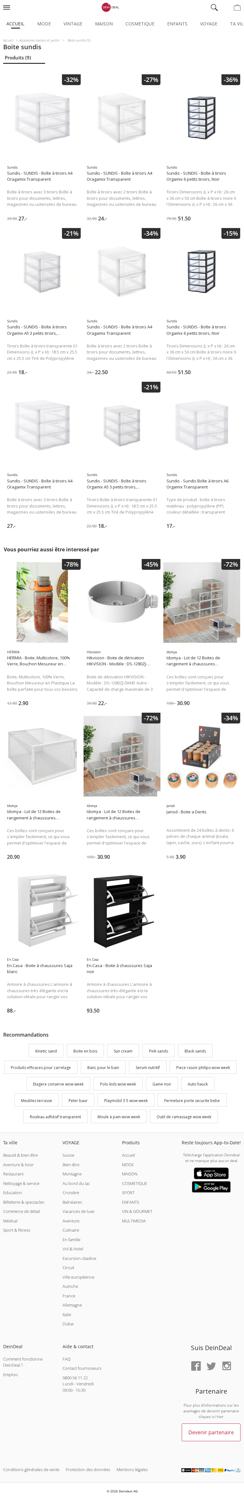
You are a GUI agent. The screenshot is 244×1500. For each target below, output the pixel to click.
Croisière (71, 1192)
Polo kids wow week (118, 1084)
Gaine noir (161, 1084)
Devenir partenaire (211, 1432)
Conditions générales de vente (31, 1469)
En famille (71, 1239)
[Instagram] (226, 1366)
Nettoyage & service (21, 1183)
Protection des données (88, 1469)
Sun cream (123, 1051)
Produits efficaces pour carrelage (41, 1067)
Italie (67, 1314)
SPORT (128, 1192)
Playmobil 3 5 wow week (126, 1100)
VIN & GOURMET (137, 1211)
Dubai (68, 1324)
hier (220, 1416)
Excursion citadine (79, 1258)
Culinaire (71, 1230)
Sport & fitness (16, 1230)
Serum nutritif (148, 1067)
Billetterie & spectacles (23, 1202)
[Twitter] (211, 1366)
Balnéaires (72, 1202)
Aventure (71, 1221)
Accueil (15, 24)
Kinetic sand (46, 1051)
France (69, 1296)
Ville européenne (78, 1277)
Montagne (72, 1174)
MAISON (129, 1174)
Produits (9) (18, 57)
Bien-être (71, 1164)
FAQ (67, 1359)
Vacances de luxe (78, 1211)
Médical (10, 1221)
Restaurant (13, 1174)
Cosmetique (139, 24)
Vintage (73, 24)
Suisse (68, 1155)
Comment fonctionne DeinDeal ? (23, 1362)
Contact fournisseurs (82, 1368)
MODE (128, 1164)
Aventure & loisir (18, 1164)
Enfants (177, 24)
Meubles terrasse (36, 1100)
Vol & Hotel (73, 1249)
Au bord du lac (76, 1183)
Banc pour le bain (103, 1067)
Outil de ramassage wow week (184, 1117)
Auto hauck (198, 1084)
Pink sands (158, 1051)
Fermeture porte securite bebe (192, 1100)
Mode (44, 24)
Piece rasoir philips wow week (203, 1067)
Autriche (70, 1286)
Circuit (68, 1267)
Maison (104, 24)
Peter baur (78, 1100)
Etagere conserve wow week (58, 1084)
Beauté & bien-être (20, 1155)
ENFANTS (130, 1202)
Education (12, 1192)
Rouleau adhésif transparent (55, 1117)
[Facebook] (196, 1366)
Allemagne (72, 1305)
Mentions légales (132, 1469)
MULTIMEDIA (134, 1221)
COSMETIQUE (134, 1183)
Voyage (208, 24)
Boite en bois (85, 1051)
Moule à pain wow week (119, 1117)
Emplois (10, 1374)
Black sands (195, 1051)
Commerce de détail (21, 1211)
